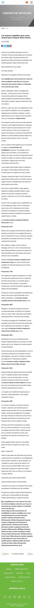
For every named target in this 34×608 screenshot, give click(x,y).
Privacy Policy (17, 581)
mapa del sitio (24, 577)
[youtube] (19, 596)
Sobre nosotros (21, 569)
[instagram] (24, 596)
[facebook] (5, 596)
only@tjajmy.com (20, 605)
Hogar (2, 28)
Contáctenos (9, 577)
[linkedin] (9, 596)
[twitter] (14, 596)
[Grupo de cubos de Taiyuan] (2, 2)
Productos (8, 573)
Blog (28, 573)
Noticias (19, 573)
